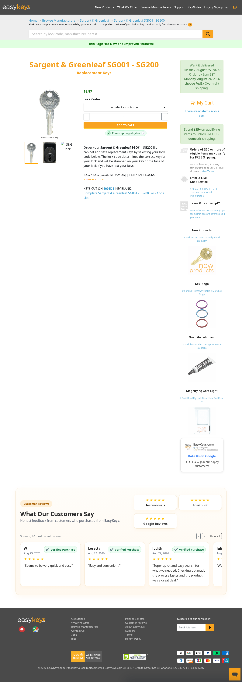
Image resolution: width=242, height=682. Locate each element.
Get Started (78, 618)
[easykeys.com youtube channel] (22, 629)
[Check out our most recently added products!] (202, 260)
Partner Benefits (134, 618)
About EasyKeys (135, 626)
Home (33, 20)
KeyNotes (194, 7)
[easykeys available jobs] (86, 656)
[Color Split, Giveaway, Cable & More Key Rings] (202, 313)
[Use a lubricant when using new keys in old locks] (202, 367)
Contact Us (78, 630)
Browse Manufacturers (155, 7)
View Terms (208, 171)
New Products (104, 7)
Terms (129, 634)
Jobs (74, 634)
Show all (214, 536)
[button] (50, 564)
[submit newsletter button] (210, 627)
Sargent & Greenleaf (94, 20)
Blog (74, 638)
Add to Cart (125, 125)
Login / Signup (214, 7)
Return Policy (133, 638)
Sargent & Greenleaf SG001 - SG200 (139, 20)
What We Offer (127, 7)
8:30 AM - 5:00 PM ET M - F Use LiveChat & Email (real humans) (203, 192)
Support (179, 7)
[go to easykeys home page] (31, 619)
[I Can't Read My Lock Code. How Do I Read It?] (202, 420)
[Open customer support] (234, 674)
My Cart (205, 103)
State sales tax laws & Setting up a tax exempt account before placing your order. (207, 214)
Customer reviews (136, 622)
